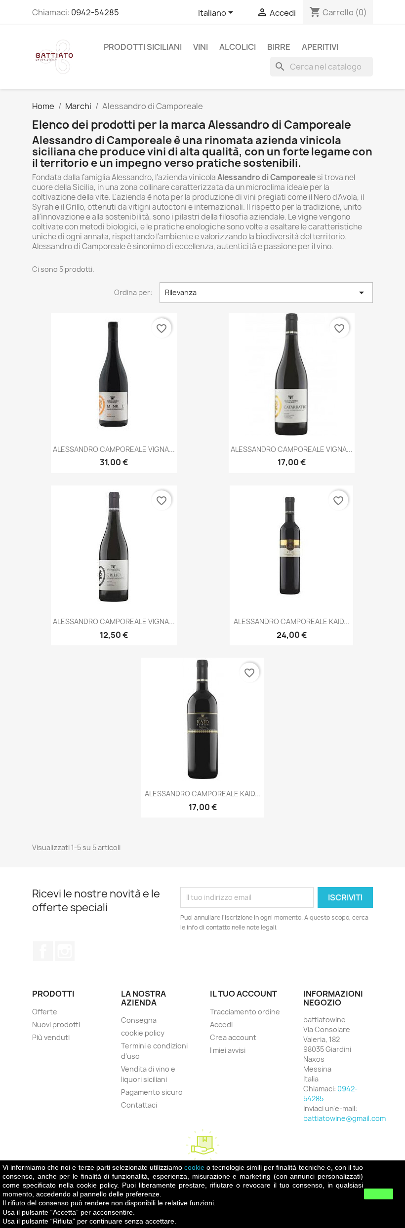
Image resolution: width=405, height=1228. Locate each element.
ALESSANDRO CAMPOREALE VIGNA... (114, 449)
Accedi (221, 1024)
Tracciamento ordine (245, 1011)
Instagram (65, 951)
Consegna (139, 1020)
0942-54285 (95, 12)
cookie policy (142, 1033)
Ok (378, 1194)
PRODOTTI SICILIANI (143, 46)
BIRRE (278, 46)
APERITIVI (320, 46)
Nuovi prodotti (56, 1024)
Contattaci (139, 1105)
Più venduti (51, 1037)
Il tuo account (243, 993)
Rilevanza (266, 292)
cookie (194, 1167)
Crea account (233, 1037)
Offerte (44, 1011)
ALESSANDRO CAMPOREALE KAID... (292, 621)
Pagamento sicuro (152, 1092)
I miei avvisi (227, 1050)
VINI (200, 46)
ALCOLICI (237, 46)
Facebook (43, 951)
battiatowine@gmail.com (344, 1118)
